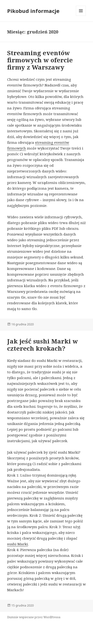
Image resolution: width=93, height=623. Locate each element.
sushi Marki (17, 544)
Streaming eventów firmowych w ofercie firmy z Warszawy (40, 59)
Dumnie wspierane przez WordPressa (33, 617)
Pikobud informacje (33, 10)
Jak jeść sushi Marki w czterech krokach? (42, 345)
